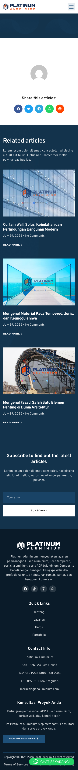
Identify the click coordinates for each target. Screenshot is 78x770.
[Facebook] (25, 588)
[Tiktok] (34, 588)
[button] (71, 6)
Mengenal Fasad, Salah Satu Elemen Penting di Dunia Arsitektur (33, 405)
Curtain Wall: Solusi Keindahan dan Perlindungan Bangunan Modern (32, 227)
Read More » (13, 245)
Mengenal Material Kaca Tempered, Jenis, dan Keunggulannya (38, 316)
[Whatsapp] (52, 588)
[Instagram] (43, 588)
